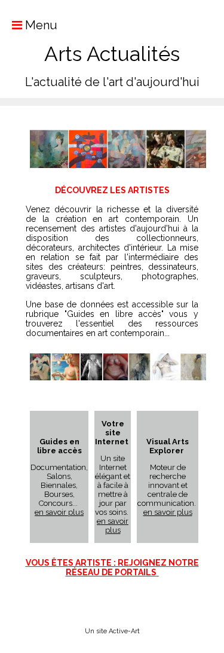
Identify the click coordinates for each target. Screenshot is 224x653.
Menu (39, 25)
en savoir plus (59, 512)
